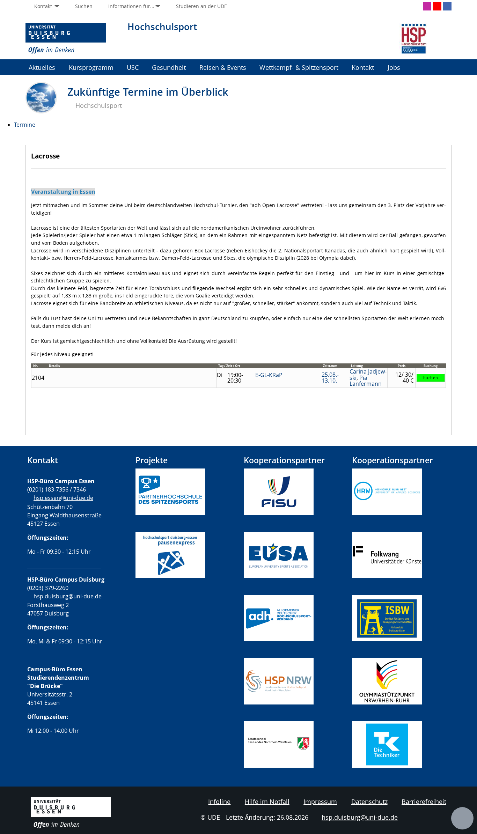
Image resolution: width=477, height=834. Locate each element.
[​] (170, 591)
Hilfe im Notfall (267, 801)
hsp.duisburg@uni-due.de (68, 596)
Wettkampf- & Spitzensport (298, 67)
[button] (42, 6)
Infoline (219, 801)
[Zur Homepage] (65, 38)
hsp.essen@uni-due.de (63, 498)
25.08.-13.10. (330, 378)
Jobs (394, 67)
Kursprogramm (91, 67)
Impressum (320, 801)
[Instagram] (427, 6)
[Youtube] (437, 6)
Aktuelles (42, 67)
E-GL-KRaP (268, 375)
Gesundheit (169, 67)
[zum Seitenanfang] (462, 818)
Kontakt (363, 67)
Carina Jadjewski (368, 375)
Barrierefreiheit (424, 801)
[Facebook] (447, 6)
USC (133, 67)
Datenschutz (369, 801)
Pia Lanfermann (366, 381)
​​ (282, 617)
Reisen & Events (222, 67)
